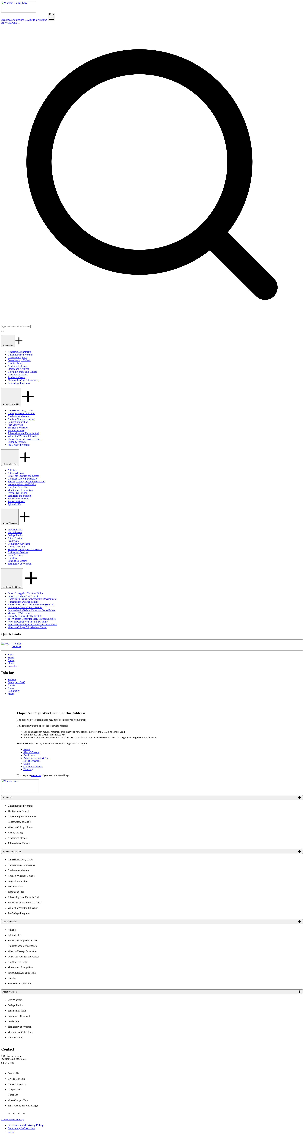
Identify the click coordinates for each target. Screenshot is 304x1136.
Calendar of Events (33, 766)
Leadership (13, 541)
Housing (12, 978)
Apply (4, 22)
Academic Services (17, 374)
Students (12, 679)
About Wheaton (10, 523)
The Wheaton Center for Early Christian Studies (32, 618)
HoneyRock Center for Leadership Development (32, 599)
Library (11, 663)
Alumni (11, 688)
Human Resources (17, 1084)
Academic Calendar (17, 366)
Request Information (18, 422)
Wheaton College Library (20, 827)
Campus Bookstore (17, 560)
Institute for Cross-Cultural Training (25, 607)
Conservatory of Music (19, 360)
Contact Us (13, 1073)
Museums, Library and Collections (25, 549)
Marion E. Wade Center (19, 613)
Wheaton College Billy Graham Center (27, 627)
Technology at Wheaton (20, 563)
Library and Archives (18, 369)
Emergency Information (21, 1128)
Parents (11, 685)
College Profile (15, 535)
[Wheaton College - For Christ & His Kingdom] (20, 791)
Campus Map (14, 1089)
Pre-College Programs (19, 383)
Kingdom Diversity (17, 487)
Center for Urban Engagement (23, 596)
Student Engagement (18, 498)
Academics (6, 19)
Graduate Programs (17, 357)
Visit (10, 22)
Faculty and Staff (16, 682)
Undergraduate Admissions (21, 413)
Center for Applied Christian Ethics (25, 593)
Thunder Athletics (16, 645)
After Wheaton (15, 538)
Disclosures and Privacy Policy (25, 1125)
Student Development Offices (22, 940)
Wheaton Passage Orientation (22, 951)
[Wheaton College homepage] (18, 11)
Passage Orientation (17, 493)
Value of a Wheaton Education (23, 436)
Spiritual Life (14, 504)
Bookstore (13, 666)
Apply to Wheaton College (21, 419)
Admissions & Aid (21, 19)
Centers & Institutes (12, 587)
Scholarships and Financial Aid (23, 433)
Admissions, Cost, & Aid (20, 410)
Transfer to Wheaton (18, 427)
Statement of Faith (17, 1010)
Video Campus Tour (18, 1100)
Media (11, 693)
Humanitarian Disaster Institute (23, 601)
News (10, 654)
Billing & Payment (17, 441)
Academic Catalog (17, 377)
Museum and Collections (20, 1032)
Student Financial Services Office (24, 439)
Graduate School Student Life (22, 478)
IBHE (11, 1131)
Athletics (12, 470)
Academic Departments (19, 351)
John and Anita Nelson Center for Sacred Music (31, 610)
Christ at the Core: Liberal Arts (23, 380)
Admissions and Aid (12, 851)
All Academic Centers (19, 843)
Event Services (15, 555)
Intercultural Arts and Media (22, 484)
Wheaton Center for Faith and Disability (28, 621)
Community (13, 690)
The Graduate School (18, 811)
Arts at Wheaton (16, 473)
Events (11, 657)
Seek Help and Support (19, 495)
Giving (11, 660)
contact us (36, 775)
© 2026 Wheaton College (12, 1119)
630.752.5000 (8, 1063)
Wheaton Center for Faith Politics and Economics (32, 624)
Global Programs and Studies (22, 371)
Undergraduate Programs (20, 354)
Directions (13, 1094)
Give (14, 22)
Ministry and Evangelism (20, 490)
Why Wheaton (15, 529)
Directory (12, 558)
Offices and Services (18, 552)
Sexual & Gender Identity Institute (25, 616)
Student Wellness (16, 501)
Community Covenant (19, 543)
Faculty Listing (15, 363)
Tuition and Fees (16, 430)
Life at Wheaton (39, 19)
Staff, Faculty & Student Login (23, 1105)
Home (26, 749)
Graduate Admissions (18, 416)
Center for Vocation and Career (23, 475)
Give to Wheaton (16, 546)
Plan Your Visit (15, 424)
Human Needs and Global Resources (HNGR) (31, 604)
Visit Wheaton (15, 532)
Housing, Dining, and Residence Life (26, 481)
